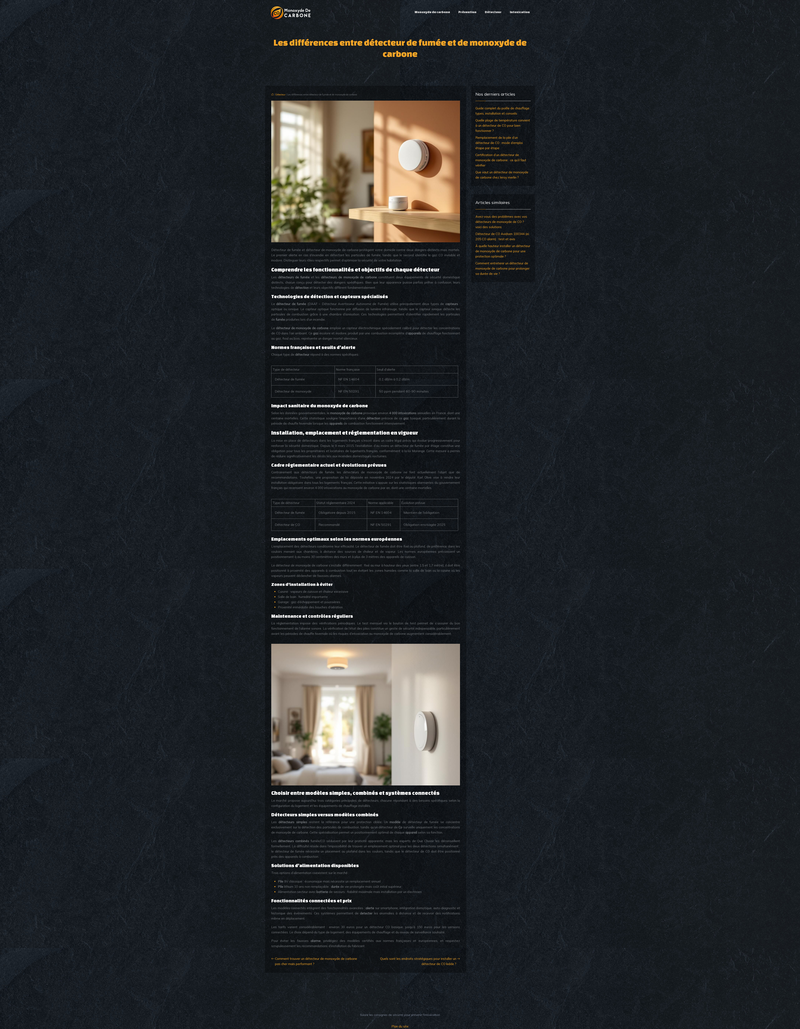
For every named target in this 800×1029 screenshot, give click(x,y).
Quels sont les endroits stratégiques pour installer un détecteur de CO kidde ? (418, 961)
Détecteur (493, 12)
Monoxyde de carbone (432, 12)
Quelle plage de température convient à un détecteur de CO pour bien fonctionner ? (502, 125)
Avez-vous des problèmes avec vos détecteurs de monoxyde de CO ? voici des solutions (501, 222)
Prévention (467, 12)
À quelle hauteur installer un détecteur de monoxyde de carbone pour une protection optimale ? (502, 251)
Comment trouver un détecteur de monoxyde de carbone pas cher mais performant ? (316, 961)
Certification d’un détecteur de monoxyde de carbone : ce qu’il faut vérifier (500, 160)
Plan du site (400, 1026)
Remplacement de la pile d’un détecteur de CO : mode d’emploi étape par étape (499, 143)
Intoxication (520, 12)
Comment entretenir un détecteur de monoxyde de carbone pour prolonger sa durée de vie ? (502, 268)
